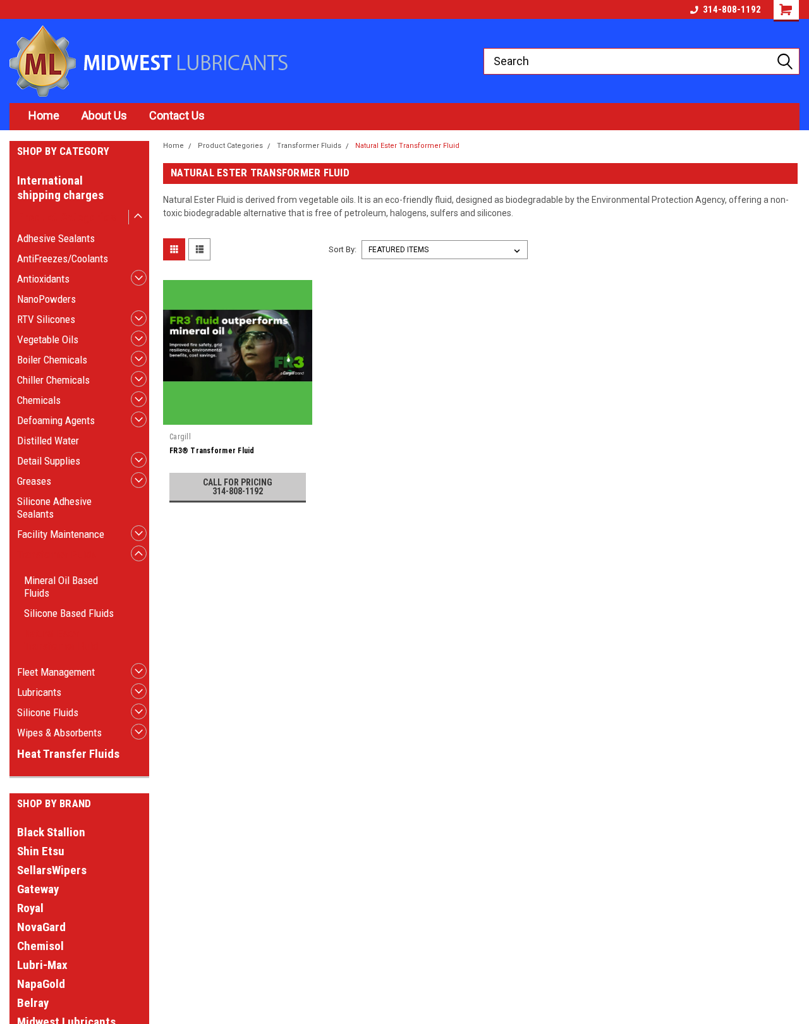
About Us (104, 115)
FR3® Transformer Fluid (212, 450)
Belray (33, 1003)
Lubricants (39, 692)
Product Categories (66, 217)
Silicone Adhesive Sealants (54, 507)
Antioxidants (43, 278)
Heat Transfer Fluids (68, 754)
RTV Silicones (46, 319)
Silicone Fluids (47, 712)
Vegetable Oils (47, 339)
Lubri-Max (42, 965)
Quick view (238, 417)
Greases (34, 481)
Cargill (180, 436)
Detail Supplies (48, 460)
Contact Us (177, 115)
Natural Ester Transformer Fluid (61, 639)
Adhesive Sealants (56, 238)
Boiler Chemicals (52, 359)
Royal (30, 908)
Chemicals (39, 400)
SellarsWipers (52, 870)
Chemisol (40, 946)
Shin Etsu (40, 851)
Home (43, 115)
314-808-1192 (732, 9)
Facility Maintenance (60, 534)
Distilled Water (48, 440)
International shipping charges (60, 187)
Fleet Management (56, 672)
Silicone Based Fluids (69, 613)
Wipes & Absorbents (59, 732)
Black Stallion (51, 832)
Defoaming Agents (56, 420)
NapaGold (41, 984)
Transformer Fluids (56, 554)
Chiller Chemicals (53, 380)
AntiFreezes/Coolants (62, 258)
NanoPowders (46, 299)
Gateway (38, 889)
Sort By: (342, 249)
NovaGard (41, 927)
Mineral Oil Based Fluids (61, 586)
